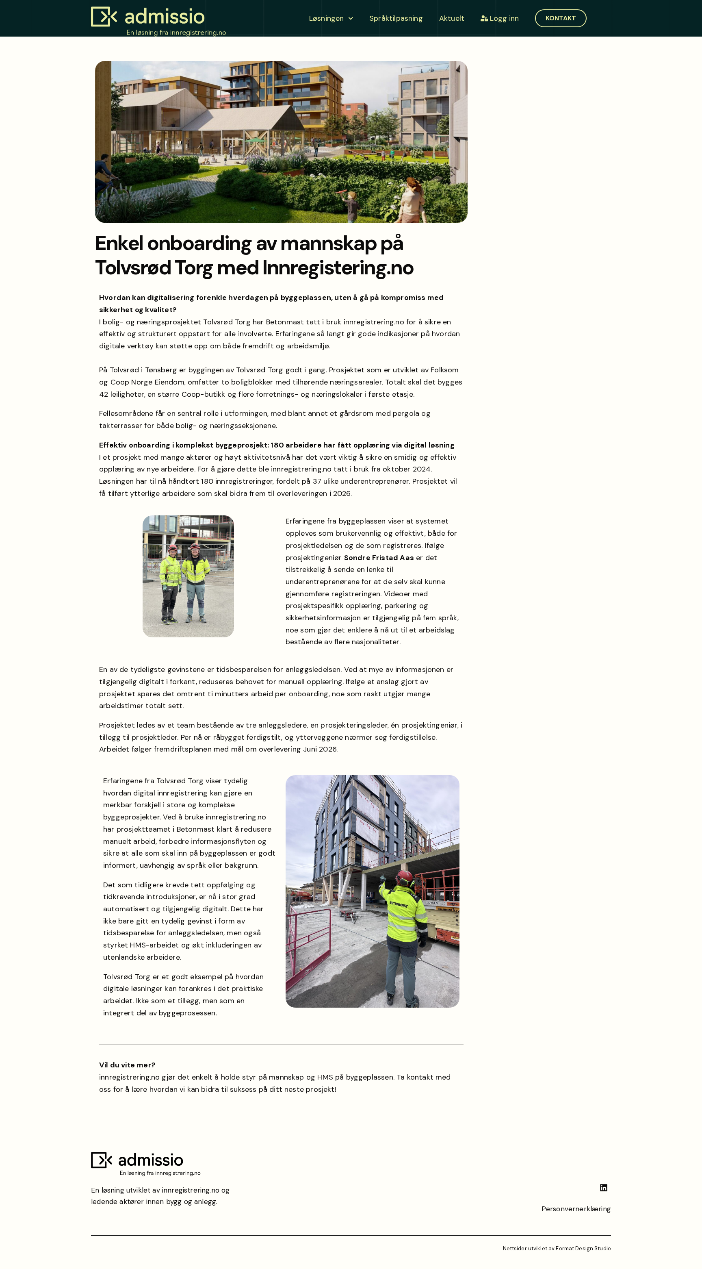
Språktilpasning (396, 18)
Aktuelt (451, 18)
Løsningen (326, 18)
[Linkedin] (603, 1187)
